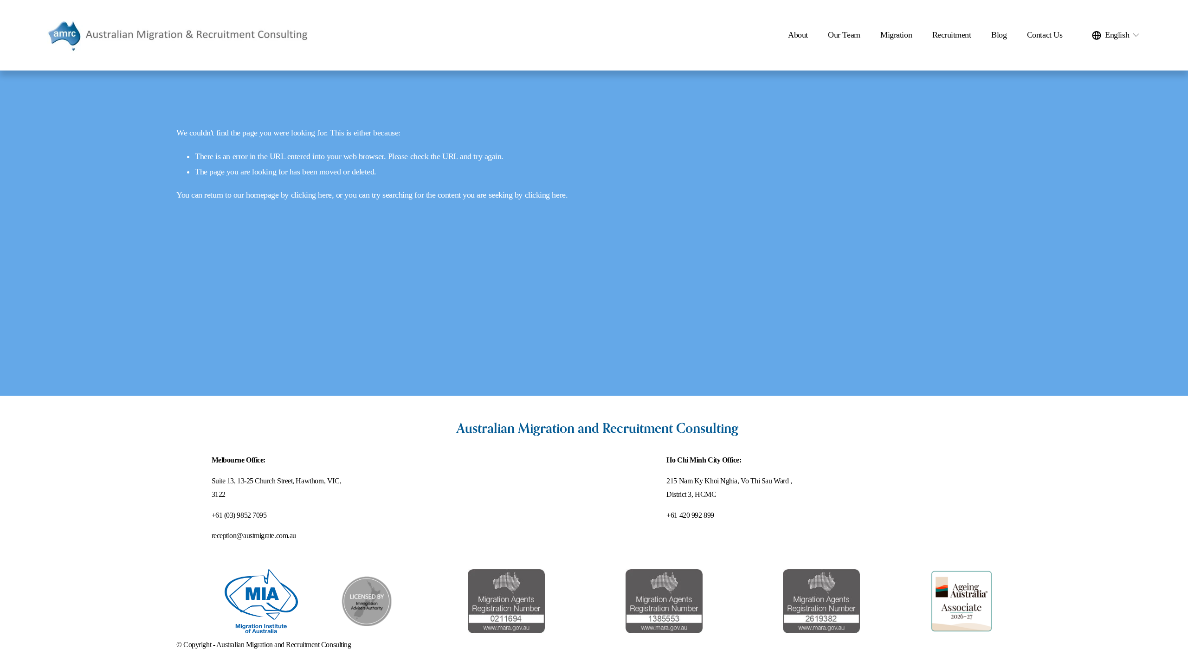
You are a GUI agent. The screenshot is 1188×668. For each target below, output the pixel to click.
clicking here (311, 194)
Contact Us (1044, 34)
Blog (999, 34)
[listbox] (1116, 35)
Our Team (844, 34)
